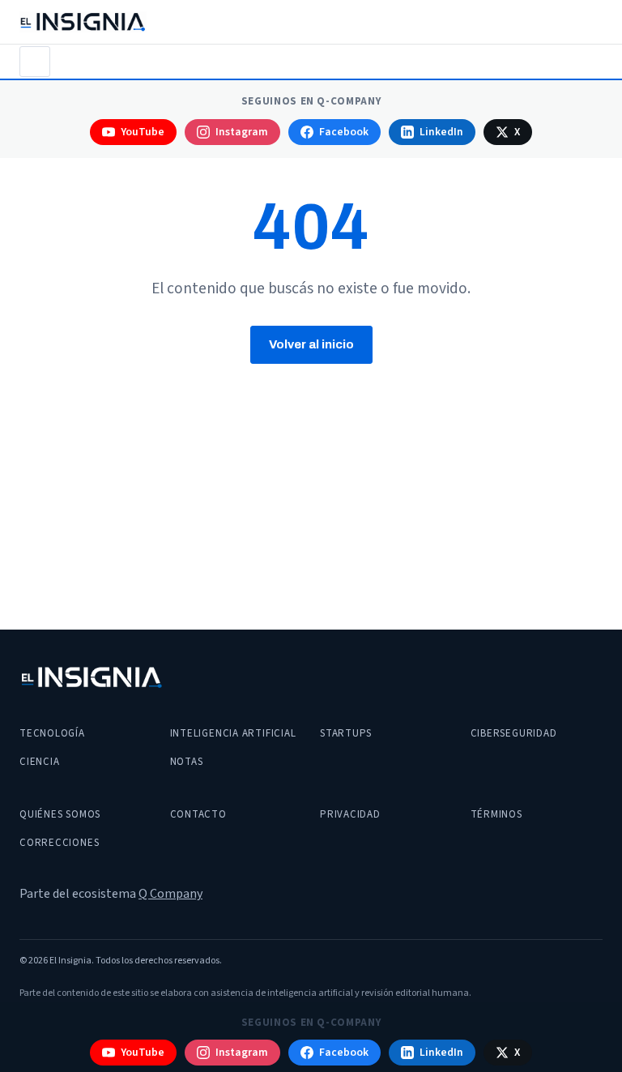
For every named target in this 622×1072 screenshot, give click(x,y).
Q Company (170, 894)
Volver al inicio (311, 344)
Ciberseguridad (514, 733)
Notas (186, 761)
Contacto (198, 814)
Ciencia (39, 761)
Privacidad (350, 814)
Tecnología (52, 733)
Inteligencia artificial (233, 733)
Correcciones (59, 842)
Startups (346, 733)
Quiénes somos (59, 814)
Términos (496, 814)
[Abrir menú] (34, 61)
